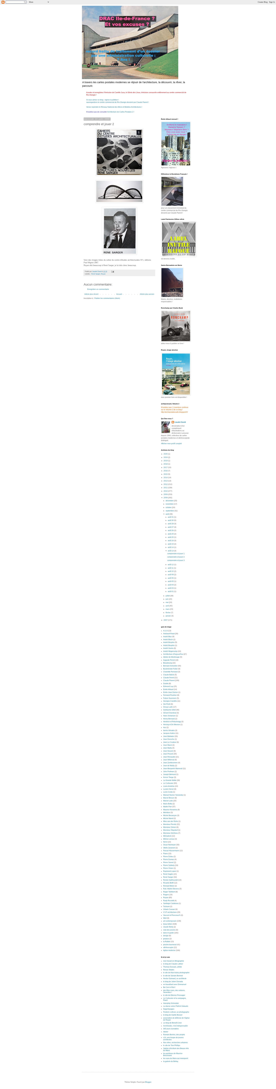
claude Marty (168, 927)
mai (167, 602)
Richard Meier (168, 886)
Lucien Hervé (168, 789)
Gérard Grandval (169, 713)
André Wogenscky (170, 651)
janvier (168, 616)
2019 (166, 461)
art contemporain (169, 921)
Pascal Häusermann (171, 851)
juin (167, 599)
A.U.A (165, 631)
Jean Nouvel (168, 751)
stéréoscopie (168, 947)
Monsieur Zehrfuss (170, 833)
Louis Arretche (168, 786)
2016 (166, 471)
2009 (166, 494)
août (167, 514)
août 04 (171, 585)
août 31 (171, 517)
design (165, 936)
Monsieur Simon (169, 827)
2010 (166, 491)
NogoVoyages (168, 1009)
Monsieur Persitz (169, 824)
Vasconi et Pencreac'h (171, 915)
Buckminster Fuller (170, 669)
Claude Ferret (168, 678)
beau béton (167, 924)
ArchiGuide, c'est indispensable (175, 1026)
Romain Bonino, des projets (174, 1035)
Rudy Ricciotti (168, 901)
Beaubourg (167, 663)
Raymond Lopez (169, 871)
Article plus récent (91, 294)
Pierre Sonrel (168, 862)
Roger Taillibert (169, 892)
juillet (168, 596)
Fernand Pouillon (170, 695)
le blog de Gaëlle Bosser (172, 1015)
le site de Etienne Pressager (174, 995)
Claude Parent (169, 680)
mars (168, 609)
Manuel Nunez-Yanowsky (173, 795)
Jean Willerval (168, 760)
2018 (166, 464)
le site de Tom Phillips (171, 1045)
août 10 (171, 571)
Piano (165, 854)
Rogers (166, 895)
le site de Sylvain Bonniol (173, 976)
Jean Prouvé (168, 754)
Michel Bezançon (170, 815)
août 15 (171, 544)
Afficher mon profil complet (171, 444)
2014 (166, 478)
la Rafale (166, 942)
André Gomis (168, 648)
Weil (165, 918)
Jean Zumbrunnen (170, 763)
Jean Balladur (168, 736)
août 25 (171, 534)
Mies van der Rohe (170, 821)
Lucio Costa (167, 792)
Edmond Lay (168, 686)
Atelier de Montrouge (171, 657)
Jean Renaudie (169, 757)
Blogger (148, 1082)
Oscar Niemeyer (169, 845)
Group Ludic (168, 707)
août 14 (171, 547)
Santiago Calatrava (170, 903)
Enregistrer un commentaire (98, 289)
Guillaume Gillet (169, 710)
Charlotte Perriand (170, 672)
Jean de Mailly (169, 766)
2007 (166, 620)
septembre (170, 511)
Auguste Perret (169, 660)
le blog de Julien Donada (173, 982)
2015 (166, 474)
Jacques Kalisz (169, 733)
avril (167, 606)
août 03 (171, 588)
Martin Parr (167, 807)
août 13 (171, 551)
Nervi (165, 842)
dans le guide (168, 933)
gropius (166, 939)
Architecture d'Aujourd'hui (173, 654)
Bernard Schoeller (170, 666)
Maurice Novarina (170, 810)
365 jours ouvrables (171, 1029)
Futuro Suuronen (169, 698)
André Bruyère (169, 642)
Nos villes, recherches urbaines (175, 1043)
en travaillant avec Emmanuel (174, 984)
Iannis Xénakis (169, 730)
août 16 (171, 541)
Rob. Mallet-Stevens (171, 889)
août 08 (171, 575)
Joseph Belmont (169, 774)
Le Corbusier (168, 783)
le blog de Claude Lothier (173, 964)
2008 (166, 498)
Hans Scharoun (169, 716)
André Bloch (168, 639)
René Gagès (168, 874)
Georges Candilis (170, 701)
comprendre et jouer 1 (176, 554)
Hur (164, 728)
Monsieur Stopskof (170, 830)
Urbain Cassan (169, 909)
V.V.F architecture (170, 912)
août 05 (171, 581)
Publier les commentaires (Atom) (107, 298)
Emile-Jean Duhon (170, 692)
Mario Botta (167, 804)
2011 (166, 488)
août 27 (171, 527)
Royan (103, 274)
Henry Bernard (169, 719)
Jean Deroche (168, 739)
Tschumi (166, 906)
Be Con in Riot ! (169, 987)
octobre (169, 507)
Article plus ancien (147, 294)
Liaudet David (180, 422)
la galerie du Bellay (170, 1061)
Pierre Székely (169, 865)
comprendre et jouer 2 (176, 557)
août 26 (171, 530)
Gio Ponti (166, 704)
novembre (170, 504)
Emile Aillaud (168, 689)
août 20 (171, 537)
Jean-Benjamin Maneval (172, 769)
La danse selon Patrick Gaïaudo (175, 1006)
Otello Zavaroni (169, 848)
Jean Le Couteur (169, 742)
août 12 (171, 565)
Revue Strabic (168, 970)
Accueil (119, 294)
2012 (166, 484)
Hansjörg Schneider (171, 1003)
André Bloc (167, 637)
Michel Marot (168, 818)
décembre (170, 501)
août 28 (171, 524)
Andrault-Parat (169, 634)
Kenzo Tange (168, 777)
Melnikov (166, 813)
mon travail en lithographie (173, 961)
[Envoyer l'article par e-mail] (112, 271)
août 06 (171, 578)
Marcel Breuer (168, 798)
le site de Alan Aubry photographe (176, 973)
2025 (166, 454)
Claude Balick (168, 675)
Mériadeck (167, 836)
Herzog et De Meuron (171, 725)
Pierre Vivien (168, 868)
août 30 (171, 520)
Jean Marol (167, 745)
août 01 (171, 591)
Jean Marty (167, 748)
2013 (166, 481)
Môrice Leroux (168, 839)
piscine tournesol (170, 945)
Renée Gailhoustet (170, 880)
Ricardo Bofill (168, 883)
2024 (166, 457)
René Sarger (95, 274)
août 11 (171, 568)
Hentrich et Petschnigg (172, 722)
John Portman (168, 772)
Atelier (165, 1032)
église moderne (169, 950)
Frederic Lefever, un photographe (176, 1012)
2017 (166, 467)
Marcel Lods (168, 801)
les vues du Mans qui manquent (175, 1058)
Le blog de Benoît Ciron (172, 1023)
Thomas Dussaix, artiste (172, 967)
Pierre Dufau (168, 857)
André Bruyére (169, 645)
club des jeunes (169, 930)
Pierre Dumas (168, 859)
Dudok (165, 684)
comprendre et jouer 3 (176, 560)
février (168, 613)
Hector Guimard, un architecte (174, 979)
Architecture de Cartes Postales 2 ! (120, 112)
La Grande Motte (169, 780)
